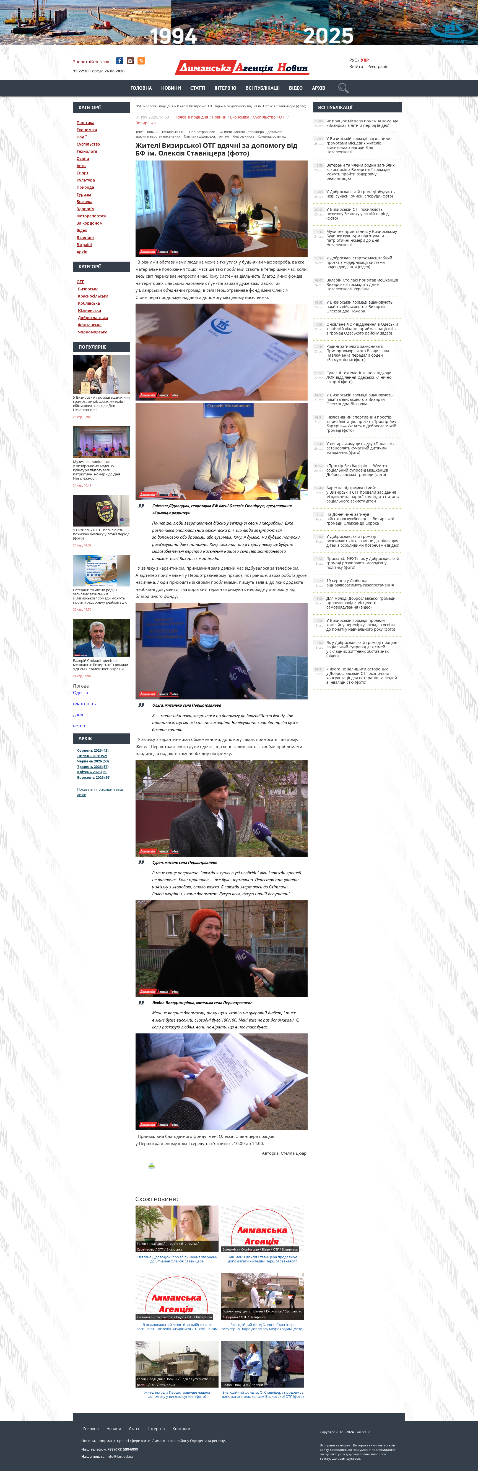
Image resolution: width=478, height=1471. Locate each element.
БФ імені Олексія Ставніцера (241, 132)
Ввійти (356, 66)
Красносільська (93, 296)
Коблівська (89, 303)
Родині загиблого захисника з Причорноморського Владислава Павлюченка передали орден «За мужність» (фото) (351, 353)
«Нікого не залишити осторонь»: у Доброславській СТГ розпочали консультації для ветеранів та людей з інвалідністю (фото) (355, 675)
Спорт (83, 172)
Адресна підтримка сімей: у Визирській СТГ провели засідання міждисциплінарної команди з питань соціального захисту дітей (356, 494)
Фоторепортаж (91, 216)
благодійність (243, 136)
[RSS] (141, 61)
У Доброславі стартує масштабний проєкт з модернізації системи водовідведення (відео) (353, 262)
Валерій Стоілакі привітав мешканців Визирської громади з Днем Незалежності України (356, 284)
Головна (141, 88)
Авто (81, 165)
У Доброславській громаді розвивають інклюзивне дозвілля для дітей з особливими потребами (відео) (356, 541)
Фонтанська (90, 324)
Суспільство (88, 144)
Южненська (89, 310)
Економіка (87, 129)
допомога (274, 132)
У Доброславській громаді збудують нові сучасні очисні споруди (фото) (354, 194)
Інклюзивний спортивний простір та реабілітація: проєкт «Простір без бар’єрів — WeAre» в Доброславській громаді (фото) (355, 423)
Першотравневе (202, 132)
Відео (296, 88)
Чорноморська (92, 332)
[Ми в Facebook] (120, 61)
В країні (84, 244)
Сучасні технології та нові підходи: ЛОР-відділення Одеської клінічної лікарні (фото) (353, 377)
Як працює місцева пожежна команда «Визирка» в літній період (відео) (356, 123)
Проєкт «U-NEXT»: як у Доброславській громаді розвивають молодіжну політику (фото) (356, 563)
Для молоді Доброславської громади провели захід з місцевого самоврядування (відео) (355, 603)
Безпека (84, 201)
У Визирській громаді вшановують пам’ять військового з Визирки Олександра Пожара (353, 306)
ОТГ (80, 281)
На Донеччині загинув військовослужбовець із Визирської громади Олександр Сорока (354, 519)
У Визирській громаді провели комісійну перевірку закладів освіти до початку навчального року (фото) (354, 625)
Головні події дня (192, 117)
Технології (87, 151)
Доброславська (93, 317)
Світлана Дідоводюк (199, 136)
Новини (171, 88)
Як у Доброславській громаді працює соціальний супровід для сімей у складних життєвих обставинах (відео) (355, 649)
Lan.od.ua (362, 1432)
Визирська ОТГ (174, 132)
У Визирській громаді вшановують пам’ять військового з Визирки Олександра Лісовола (353, 399)
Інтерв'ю (225, 88)
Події (82, 137)
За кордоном (90, 223)
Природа (85, 187)
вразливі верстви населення (158, 136)
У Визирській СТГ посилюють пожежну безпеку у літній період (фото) (351, 214)
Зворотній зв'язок (91, 61)
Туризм (84, 194)
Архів (318, 88)
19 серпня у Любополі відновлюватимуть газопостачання (354, 583)
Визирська (88, 288)
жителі (224, 136)
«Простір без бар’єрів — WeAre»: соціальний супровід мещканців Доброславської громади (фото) (351, 470)
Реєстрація (377, 66)
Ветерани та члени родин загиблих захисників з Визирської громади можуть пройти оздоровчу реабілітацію (354, 171)
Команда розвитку (272, 136)
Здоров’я (85, 208)
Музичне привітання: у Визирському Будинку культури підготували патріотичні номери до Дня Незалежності (355, 238)
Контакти (181, 1428)
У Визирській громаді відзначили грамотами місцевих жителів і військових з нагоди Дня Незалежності (352, 145)
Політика (85, 122)
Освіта (83, 158)
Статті (197, 88)
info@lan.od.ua (119, 1456)
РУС (353, 60)
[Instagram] (131, 61)
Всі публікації (263, 88)
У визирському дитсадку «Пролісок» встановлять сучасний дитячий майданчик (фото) (354, 448)
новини (153, 132)
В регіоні (85, 237)
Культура (86, 180)
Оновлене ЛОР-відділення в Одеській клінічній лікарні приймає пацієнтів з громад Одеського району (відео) (356, 329)
